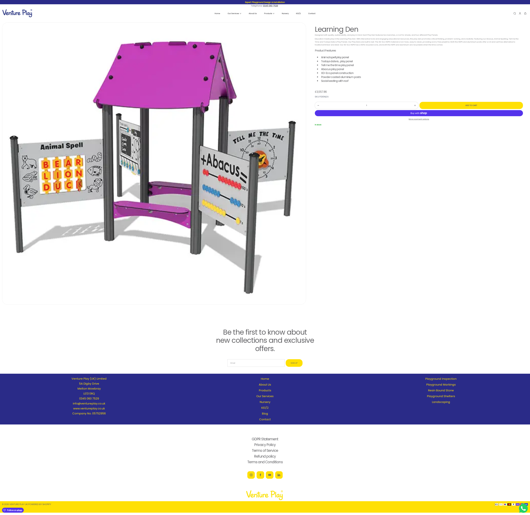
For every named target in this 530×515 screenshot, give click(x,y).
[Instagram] (251, 475)
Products (265, 390)
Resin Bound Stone (441, 390)
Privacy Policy (265, 444)
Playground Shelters (441, 396)
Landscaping (441, 402)
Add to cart (471, 105)
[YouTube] (269, 475)
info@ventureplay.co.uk (89, 403)
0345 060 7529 (89, 398)
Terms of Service (265, 450)
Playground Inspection (441, 379)
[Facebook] (260, 475)
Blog (265, 414)
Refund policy (265, 456)
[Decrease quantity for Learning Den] (317, 105)
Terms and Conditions (265, 462)
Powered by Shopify (39, 504)
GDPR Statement (265, 439)
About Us (265, 385)
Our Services (265, 396)
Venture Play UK (18, 504)
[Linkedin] (279, 475)
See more (283, 2)
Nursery (265, 402)
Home (265, 379)
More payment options (419, 119)
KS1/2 (265, 408)
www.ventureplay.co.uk (89, 408)
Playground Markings (441, 385)
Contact (265, 419)
